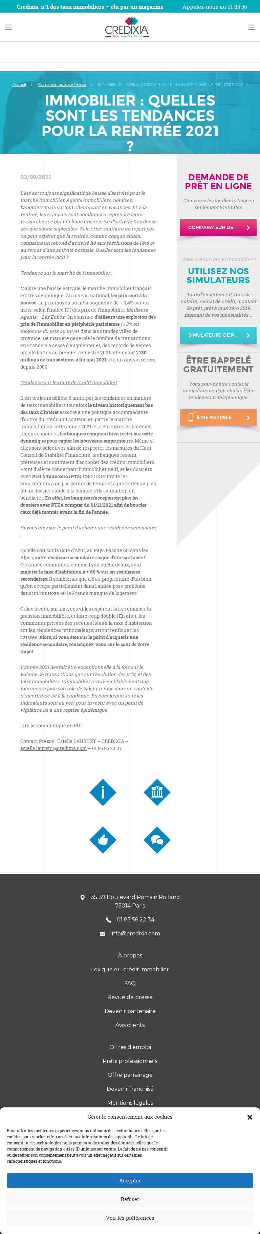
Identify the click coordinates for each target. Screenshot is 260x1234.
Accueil (19, 84)
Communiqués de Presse (62, 84)
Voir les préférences (130, 1217)
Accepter (130, 1180)
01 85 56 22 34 (135, 919)
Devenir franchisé (130, 1089)
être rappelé (214, 417)
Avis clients (130, 1025)
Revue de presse (130, 997)
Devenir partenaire (130, 1011)
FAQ (130, 983)
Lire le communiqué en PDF (51, 725)
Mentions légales (130, 1103)
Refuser (130, 1199)
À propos (130, 955)
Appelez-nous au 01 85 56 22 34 (214, 11)
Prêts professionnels (130, 1061)
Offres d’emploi (130, 1047)
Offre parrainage (130, 1075)
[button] (249, 1117)
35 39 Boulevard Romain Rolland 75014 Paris (135, 901)
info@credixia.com (135, 933)
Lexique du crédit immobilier (130, 969)
